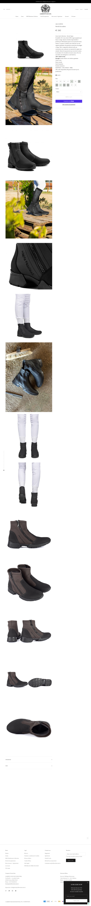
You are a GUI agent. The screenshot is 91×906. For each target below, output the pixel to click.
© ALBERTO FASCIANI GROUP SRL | (13, 901)
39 (75, 81)
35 (60, 81)
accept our (74, 856)
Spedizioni (47, 855)
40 (79, 81)
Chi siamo (73, 16)
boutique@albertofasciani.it (12, 883)
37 (68, 81)
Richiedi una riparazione (50, 860)
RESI (7, 765)
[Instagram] (12, 891)
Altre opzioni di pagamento (68, 104)
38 (71, 81)
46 (75, 85)
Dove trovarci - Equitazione (57, 16)
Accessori (67, 16)
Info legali (26, 863)
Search (81, 9)
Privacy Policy (27, 858)
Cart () (86, 9)
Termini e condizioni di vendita (31, 855)
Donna (17, 16)
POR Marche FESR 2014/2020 (31, 865)
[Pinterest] (15, 891)
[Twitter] (9, 891)
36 (64, 81)
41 (56, 85)
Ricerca (26, 853)
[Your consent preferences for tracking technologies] (88, 903)
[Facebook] (5, 891)
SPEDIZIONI (8, 759)
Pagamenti (47, 853)
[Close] (87, 882)
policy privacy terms (77, 856)
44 (68, 85)
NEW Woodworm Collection (32, 16)
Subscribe (76, 900)
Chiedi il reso (48, 858)
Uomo (22, 16)
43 (64, 85)
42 (60, 85)
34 (56, 81)
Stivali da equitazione (45, 16)
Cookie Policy (27, 860)
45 (71, 85)
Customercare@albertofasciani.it (52, 863)
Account (77, 9)
